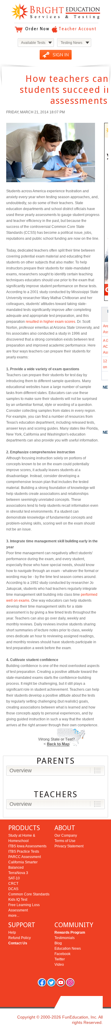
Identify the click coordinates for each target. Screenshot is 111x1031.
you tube (60, 982)
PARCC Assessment (24, 857)
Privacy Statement (68, 846)
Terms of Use (64, 841)
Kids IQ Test (17, 899)
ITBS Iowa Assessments (27, 846)
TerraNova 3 (18, 873)
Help (12, 932)
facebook (41, 982)
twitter (51, 982)
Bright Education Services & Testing (55, 12)
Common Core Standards (28, 894)
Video (59, 964)
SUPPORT (21, 925)
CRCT (13, 883)
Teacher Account (77, 28)
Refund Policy (19, 938)
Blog (58, 943)
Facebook (62, 954)
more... (13, 916)
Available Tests (33, 43)
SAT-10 (14, 878)
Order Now (37, 28)
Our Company (65, 835)
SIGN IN (61, 55)
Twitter (59, 959)
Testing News (71, 43)
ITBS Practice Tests (23, 851)
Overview (20, 770)
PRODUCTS (24, 828)
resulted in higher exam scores (50, 322)
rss (70, 982)
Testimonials (64, 938)
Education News (67, 948)
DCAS (13, 889)
